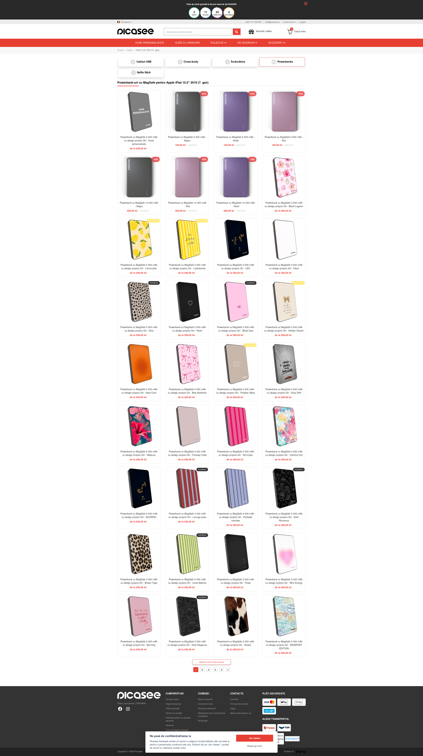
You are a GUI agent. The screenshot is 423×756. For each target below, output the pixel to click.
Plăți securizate (172, 708)
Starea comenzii (205, 699)
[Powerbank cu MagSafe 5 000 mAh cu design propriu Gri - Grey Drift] (284, 364)
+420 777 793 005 (253, 21)
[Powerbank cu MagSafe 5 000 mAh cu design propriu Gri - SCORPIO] (139, 488)
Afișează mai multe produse (211, 662)
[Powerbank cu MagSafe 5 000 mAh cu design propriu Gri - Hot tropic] (235, 426)
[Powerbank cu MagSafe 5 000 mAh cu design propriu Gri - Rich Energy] (284, 554)
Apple (130, 50)
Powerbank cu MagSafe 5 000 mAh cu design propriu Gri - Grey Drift (284, 390)
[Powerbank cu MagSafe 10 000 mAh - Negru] (139, 177)
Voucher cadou (172, 699)
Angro (233, 708)
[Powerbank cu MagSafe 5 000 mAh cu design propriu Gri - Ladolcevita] (187, 239)
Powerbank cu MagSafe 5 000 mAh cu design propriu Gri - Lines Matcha (187, 581)
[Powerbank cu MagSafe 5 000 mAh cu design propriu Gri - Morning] (139, 616)
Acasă (120, 50)
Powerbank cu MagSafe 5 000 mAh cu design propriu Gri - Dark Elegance (187, 643)
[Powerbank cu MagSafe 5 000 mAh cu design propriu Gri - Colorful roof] (284, 426)
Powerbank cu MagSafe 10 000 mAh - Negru (139, 204)
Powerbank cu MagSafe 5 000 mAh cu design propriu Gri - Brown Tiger (138, 581)
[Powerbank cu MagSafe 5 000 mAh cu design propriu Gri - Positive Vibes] (235, 364)
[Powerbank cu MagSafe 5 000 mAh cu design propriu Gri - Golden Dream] (284, 301)
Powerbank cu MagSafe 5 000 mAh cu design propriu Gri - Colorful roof (284, 453)
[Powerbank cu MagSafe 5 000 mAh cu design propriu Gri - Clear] (284, 239)
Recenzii (170, 725)
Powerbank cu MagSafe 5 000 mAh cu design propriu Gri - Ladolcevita (187, 266)
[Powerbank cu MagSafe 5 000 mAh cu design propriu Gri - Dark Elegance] (187, 616)
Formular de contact (239, 703)
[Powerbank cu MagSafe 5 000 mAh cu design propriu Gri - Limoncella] (139, 239)
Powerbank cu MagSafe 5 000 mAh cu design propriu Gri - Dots (138, 328)
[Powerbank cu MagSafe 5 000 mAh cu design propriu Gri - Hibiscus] (139, 426)
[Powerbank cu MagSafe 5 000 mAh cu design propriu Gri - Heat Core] (139, 364)
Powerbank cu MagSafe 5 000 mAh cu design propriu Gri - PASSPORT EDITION (284, 645)
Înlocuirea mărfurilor (207, 708)
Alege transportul (173, 703)
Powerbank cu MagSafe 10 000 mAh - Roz (187, 204)
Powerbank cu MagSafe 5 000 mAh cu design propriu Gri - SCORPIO (138, 515)
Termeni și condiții (174, 713)
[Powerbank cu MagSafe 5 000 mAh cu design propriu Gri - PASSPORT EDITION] (284, 616)
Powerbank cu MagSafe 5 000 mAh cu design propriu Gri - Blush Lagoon (284, 204)
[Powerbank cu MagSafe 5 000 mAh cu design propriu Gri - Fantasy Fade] (187, 426)
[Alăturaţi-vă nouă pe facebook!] (120, 709)
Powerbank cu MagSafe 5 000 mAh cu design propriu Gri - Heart (187, 328)
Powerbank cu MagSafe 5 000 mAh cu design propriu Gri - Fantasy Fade (187, 453)
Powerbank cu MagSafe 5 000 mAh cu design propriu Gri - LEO (235, 266)
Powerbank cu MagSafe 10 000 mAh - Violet (235, 204)
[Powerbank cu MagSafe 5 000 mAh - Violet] (235, 111)
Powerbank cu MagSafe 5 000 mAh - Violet (235, 138)
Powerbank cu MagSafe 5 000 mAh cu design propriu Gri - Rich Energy (284, 581)
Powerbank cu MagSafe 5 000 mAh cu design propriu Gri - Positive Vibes (235, 390)
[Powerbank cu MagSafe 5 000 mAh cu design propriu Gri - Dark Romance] (284, 488)
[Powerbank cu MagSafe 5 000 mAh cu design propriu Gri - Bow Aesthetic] (187, 364)
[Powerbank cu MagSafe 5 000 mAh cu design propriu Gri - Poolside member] (235, 488)
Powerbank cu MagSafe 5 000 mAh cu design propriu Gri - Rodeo (235, 643)
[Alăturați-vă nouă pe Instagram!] (128, 709)
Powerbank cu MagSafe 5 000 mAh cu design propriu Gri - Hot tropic (235, 453)
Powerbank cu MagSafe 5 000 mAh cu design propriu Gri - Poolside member (235, 517)
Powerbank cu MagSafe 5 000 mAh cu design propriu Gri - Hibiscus (138, 453)
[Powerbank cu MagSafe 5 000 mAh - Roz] (284, 111)
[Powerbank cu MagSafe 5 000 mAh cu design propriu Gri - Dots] (139, 301)
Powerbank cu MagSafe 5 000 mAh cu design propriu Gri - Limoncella (138, 266)
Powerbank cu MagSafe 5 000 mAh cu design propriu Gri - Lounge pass (187, 515)
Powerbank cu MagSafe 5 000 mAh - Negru (187, 138)
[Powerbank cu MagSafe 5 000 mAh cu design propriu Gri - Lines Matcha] (187, 554)
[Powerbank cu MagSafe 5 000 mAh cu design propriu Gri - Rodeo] (235, 616)
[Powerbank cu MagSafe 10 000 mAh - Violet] (235, 177)
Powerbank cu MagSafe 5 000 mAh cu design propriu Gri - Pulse (235, 581)
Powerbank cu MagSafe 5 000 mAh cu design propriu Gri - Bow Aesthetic (187, 390)
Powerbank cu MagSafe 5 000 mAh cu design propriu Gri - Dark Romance (284, 517)
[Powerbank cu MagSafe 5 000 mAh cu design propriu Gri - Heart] (187, 301)
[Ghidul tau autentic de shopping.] (292, 738)
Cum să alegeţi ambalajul (177, 729)
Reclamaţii (203, 720)
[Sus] (4, 751)
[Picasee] (135, 31)
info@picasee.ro (272, 21)
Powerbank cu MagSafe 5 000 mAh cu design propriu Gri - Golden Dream (284, 328)
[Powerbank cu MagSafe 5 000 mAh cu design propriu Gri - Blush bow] (235, 301)
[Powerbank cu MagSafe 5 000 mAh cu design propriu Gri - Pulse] (235, 554)
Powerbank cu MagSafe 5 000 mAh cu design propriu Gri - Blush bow (235, 328)
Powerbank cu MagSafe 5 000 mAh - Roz (284, 138)
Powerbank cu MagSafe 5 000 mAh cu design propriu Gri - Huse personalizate (138, 140)
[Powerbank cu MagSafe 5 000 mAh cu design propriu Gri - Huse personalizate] (139, 111)
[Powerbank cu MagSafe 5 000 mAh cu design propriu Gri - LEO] (235, 239)
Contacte (234, 699)
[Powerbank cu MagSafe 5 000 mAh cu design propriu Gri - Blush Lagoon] (284, 177)
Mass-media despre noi (240, 713)
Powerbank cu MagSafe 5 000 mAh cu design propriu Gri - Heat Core (138, 390)
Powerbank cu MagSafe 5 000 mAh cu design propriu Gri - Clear (284, 266)
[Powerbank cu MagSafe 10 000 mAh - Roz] (187, 177)
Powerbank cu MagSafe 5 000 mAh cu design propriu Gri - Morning (138, 643)
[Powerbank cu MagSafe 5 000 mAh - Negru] (187, 111)
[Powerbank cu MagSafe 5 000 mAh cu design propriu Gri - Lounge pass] (187, 488)
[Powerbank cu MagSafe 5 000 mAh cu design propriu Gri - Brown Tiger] (139, 554)
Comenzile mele (205, 703)
